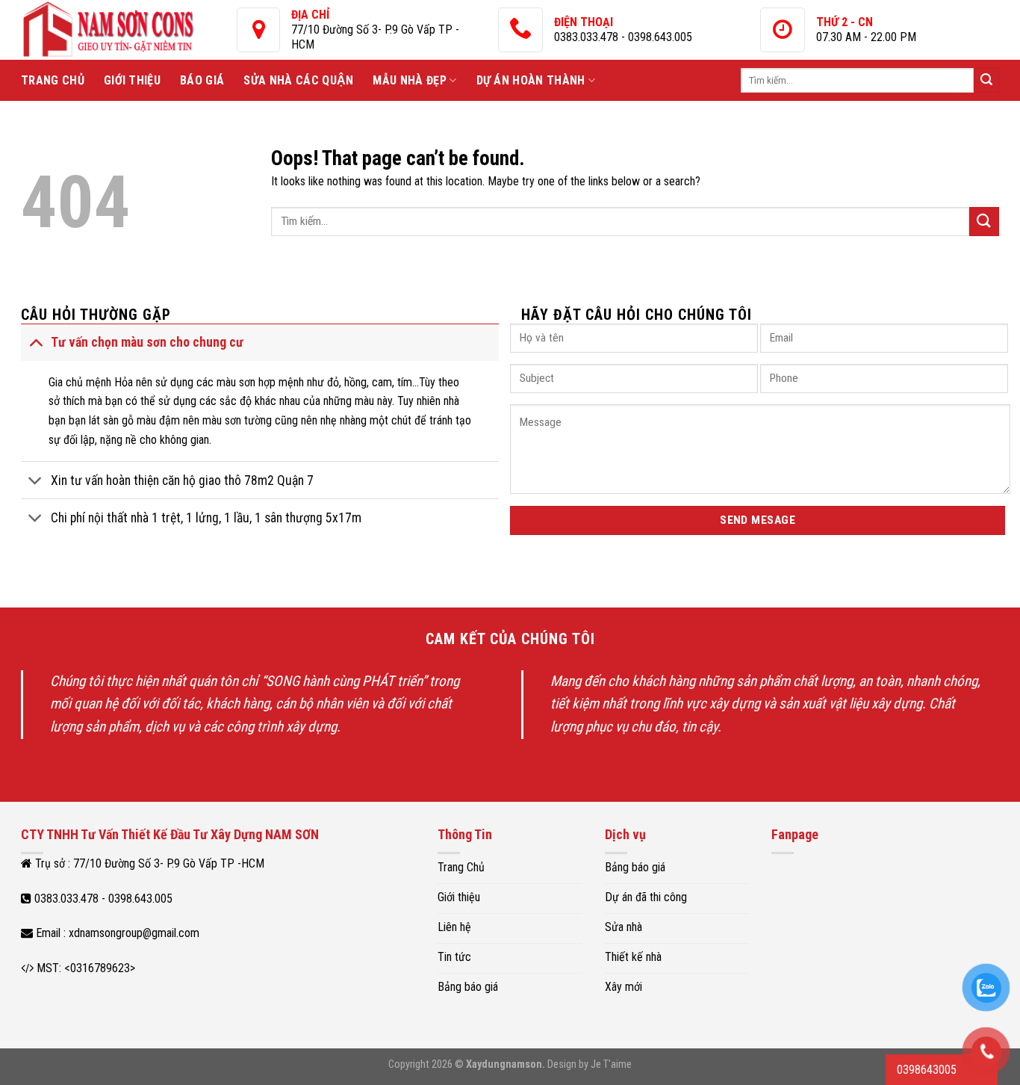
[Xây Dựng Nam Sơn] (129, 30)
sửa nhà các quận (298, 80)
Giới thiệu (132, 80)
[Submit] (986, 80)
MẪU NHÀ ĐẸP (410, 80)
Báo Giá (202, 80)
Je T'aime (611, 1064)
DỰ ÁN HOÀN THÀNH (530, 80)
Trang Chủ (52, 80)
